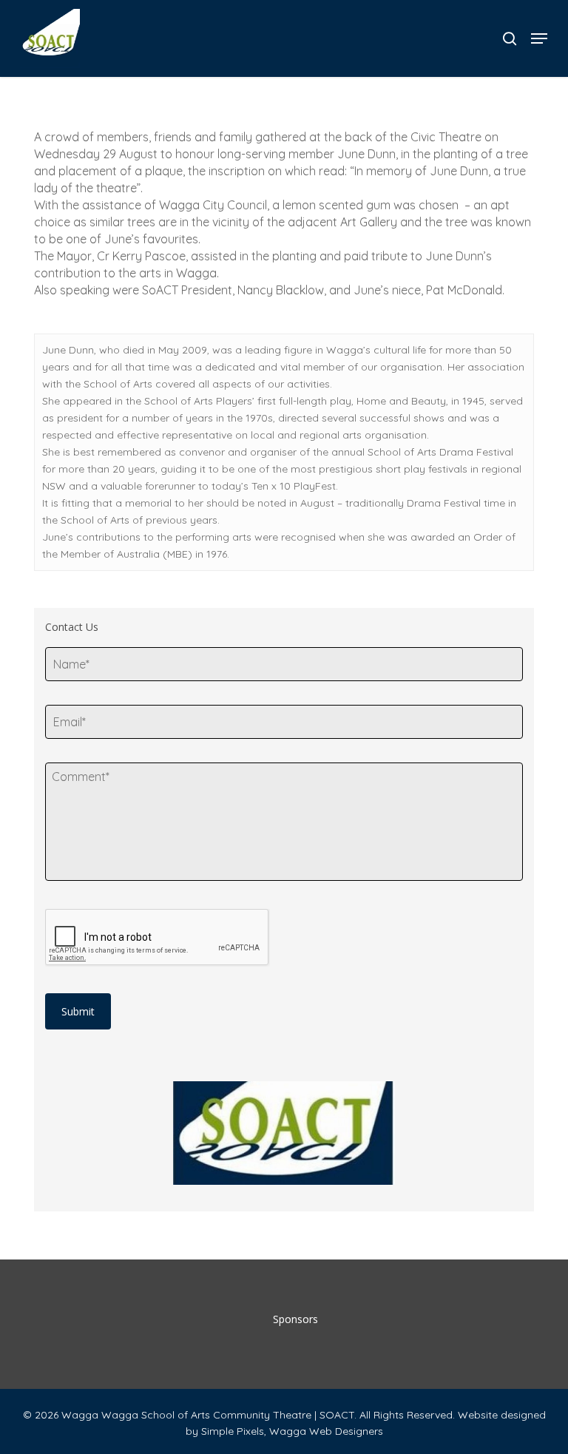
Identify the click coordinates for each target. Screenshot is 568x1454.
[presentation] (157, 938)
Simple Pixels (232, 1431)
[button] (539, 38)
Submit (78, 1011)
